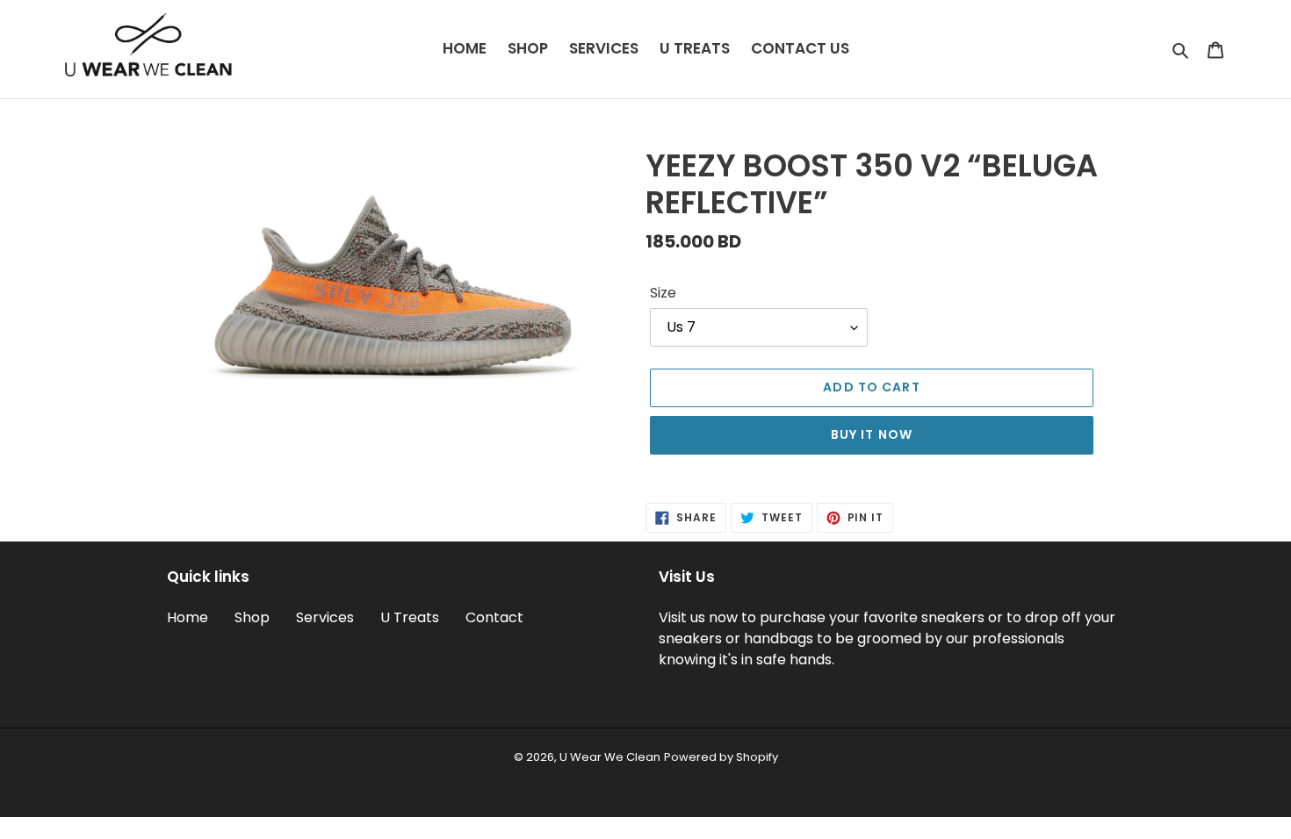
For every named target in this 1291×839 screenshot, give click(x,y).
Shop (252, 617)
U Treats (409, 617)
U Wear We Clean (609, 757)
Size (663, 293)
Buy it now (871, 434)
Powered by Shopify (721, 757)
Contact (494, 617)
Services (325, 617)
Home (187, 617)
